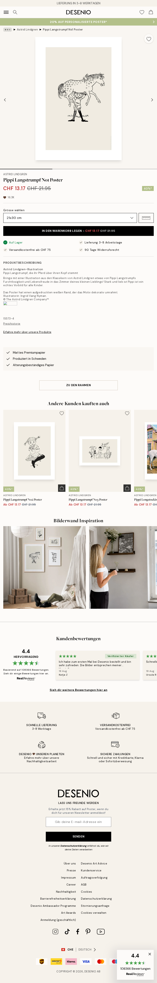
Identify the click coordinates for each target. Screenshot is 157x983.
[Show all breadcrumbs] (7, 30)
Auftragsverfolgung (94, 877)
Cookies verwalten (94, 913)
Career (71, 884)
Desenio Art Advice (94, 863)
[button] (146, 218)
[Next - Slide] (152, 99)
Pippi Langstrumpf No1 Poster (63, 29)
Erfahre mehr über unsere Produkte (27, 332)
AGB (84, 884)
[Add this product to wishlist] (149, 39)
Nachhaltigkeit (66, 891)
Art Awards (68, 913)
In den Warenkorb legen (78, 231)
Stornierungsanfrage (95, 906)
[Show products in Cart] (150, 12)
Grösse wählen (14, 210)
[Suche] (15, 12)
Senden (78, 836)
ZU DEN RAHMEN (78, 385)
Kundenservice (91, 870)
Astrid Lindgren (27, 29)
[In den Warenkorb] (61, 488)
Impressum (68, 877)
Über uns (70, 863)
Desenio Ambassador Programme (53, 906)
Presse (71, 870)
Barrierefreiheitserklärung (58, 898)
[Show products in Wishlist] (141, 12)
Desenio (90, 971)
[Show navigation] (6, 12)
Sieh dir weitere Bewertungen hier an (78, 690)
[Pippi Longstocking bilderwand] (44, 567)
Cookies (86, 891)
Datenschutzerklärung (74, 845)
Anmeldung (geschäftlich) (58, 920)
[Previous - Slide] (5, 99)
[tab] (26, 167)
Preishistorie (11, 323)
